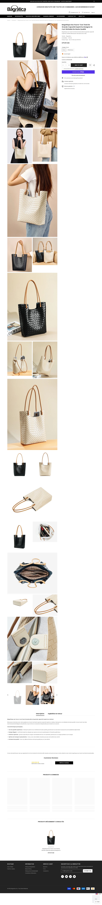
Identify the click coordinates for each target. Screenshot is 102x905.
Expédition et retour (55, 714)
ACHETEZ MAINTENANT (66, 1)
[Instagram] (66, 876)
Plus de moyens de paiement (78, 75)
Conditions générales (79, 68)
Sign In (93, 12)
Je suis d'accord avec (69, 68)
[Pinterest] (70, 876)
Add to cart (79, 65)
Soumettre (87, 871)
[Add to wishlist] (90, 65)
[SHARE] (93, 65)
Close (94, 1)
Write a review (64, 763)
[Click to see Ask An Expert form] (96, 899)
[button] (8, 695)
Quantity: (64, 62)
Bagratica (68, 36)
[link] (17, 808)
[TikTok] (74, 876)
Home (8, 20)
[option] (17, 695)
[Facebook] (62, 876)
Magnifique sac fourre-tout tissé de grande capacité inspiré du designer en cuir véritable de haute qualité (51, 849)
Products (14, 20)
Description (40, 714)
